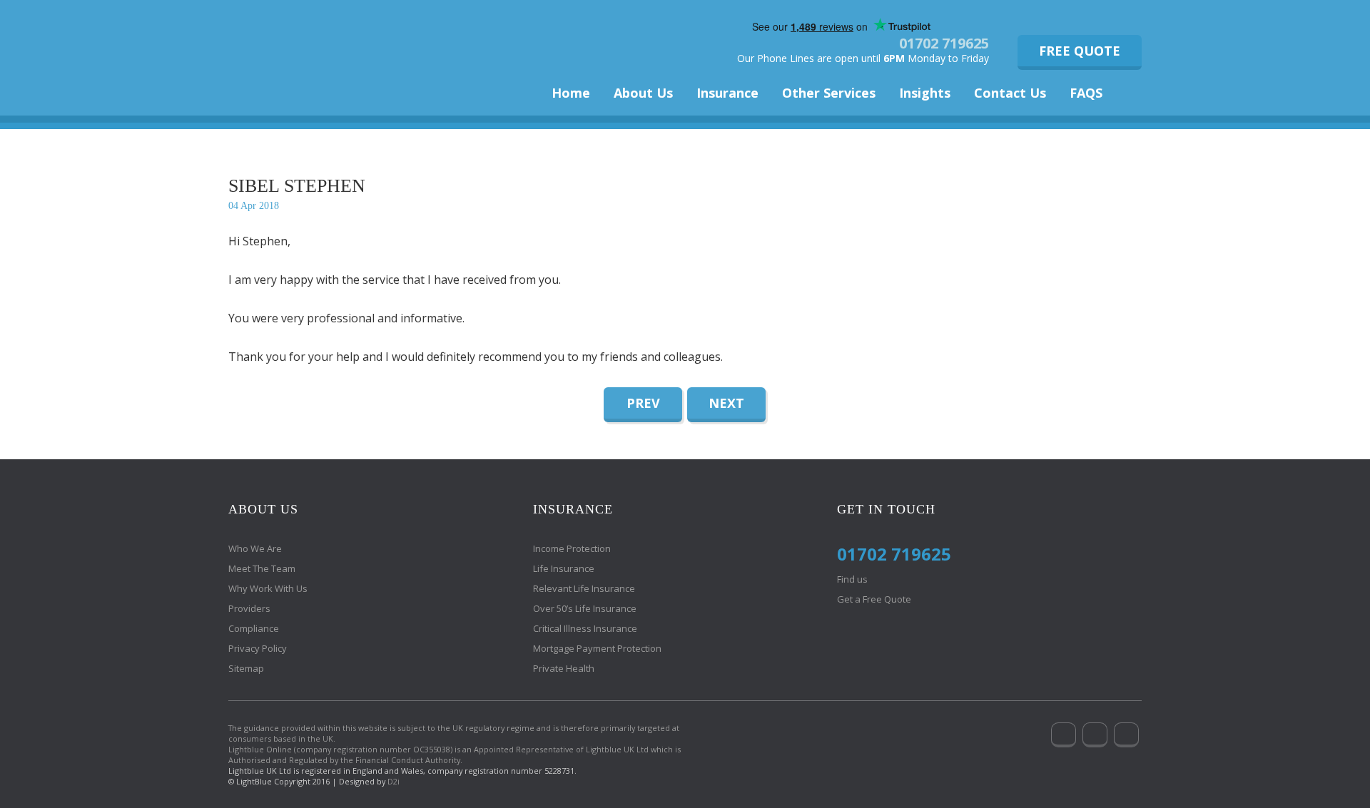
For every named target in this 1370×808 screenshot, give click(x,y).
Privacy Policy (257, 648)
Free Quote (1079, 50)
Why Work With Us (268, 588)
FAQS (1086, 92)
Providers (249, 608)
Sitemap (246, 668)
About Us (643, 92)
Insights (924, 92)
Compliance (253, 628)
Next (726, 402)
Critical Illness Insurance (585, 628)
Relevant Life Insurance (584, 588)
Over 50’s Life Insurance (584, 608)
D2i (393, 782)
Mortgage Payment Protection (597, 648)
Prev (643, 402)
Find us (852, 579)
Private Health (563, 668)
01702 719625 (944, 43)
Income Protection (572, 548)
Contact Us (1010, 92)
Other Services (829, 92)
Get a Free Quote (874, 599)
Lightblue (321, 48)
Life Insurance (563, 568)
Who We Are (255, 548)
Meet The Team (261, 568)
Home (571, 92)
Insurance (727, 92)
